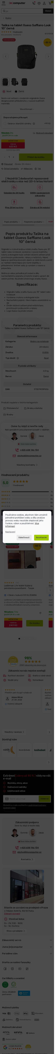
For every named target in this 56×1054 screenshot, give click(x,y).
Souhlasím (41, 537)
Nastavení (10, 532)
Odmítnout (24, 537)
